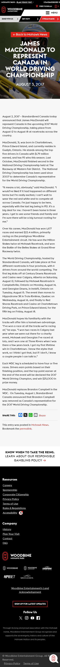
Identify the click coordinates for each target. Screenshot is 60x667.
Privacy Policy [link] (11, 499)
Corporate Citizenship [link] (16, 494)
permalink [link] (26, 428)
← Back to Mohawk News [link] (30, 34)
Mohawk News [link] (39, 425)
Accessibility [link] (10, 513)
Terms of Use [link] (10, 504)
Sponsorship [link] (10, 490)
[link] (12, 9)
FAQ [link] (5, 543)
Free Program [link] (45, 6)
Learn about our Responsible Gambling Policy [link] (30, 456)
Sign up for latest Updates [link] (30, 604)
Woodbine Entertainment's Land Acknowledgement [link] (30, 590)
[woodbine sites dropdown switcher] (57, 6)
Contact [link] (7, 538)
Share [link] (42, 415)
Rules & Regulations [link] (14, 508)
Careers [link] (7, 485)
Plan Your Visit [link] (11, 534)
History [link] (7, 529)
